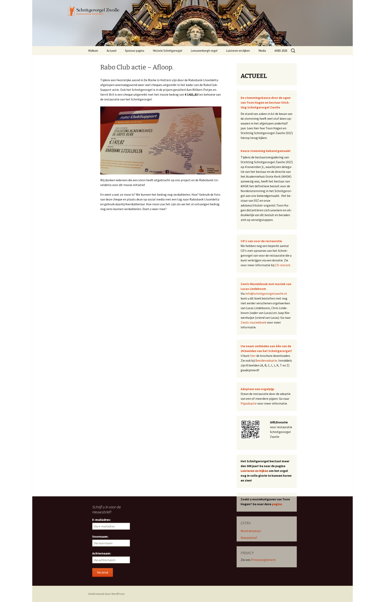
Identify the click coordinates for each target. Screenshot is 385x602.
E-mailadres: (101, 520)
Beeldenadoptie (266, 360)
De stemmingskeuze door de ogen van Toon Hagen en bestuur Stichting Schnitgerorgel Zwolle (266, 102)
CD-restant (282, 265)
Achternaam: (101, 553)
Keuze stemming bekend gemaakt (266, 151)
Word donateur (251, 531)
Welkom (93, 51)
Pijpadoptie (249, 403)
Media (262, 51)
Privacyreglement (263, 560)
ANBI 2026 (281, 51)
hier (253, 356)
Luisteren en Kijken (254, 471)
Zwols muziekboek (253, 322)
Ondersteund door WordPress (106, 594)
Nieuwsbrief (249, 538)
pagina (277, 504)
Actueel (111, 51)
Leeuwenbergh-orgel (204, 51)
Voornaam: (100, 536)
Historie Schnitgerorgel (167, 51)
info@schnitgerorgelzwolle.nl (266, 293)
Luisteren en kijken (238, 51)
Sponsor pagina (134, 51)
